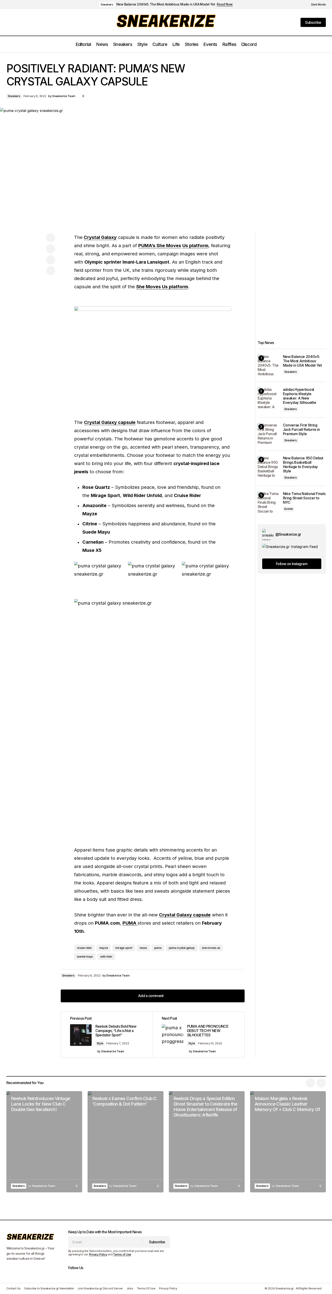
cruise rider (84, 948)
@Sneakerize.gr (288, 534)
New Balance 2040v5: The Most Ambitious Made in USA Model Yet (165, 4)
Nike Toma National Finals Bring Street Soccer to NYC (304, 498)
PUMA (130, 923)
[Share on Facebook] (50, 237)
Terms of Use (122, 1254)
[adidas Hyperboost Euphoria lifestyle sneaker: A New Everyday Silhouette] (268, 398)
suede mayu (85, 956)
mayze (103, 948)
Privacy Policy (98, 1254)
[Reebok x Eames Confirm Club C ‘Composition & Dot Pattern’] (125, 1141)
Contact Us (13, 1288)
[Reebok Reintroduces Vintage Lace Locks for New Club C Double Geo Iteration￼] (44, 1141)
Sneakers (107, 4)
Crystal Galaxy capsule (110, 422)
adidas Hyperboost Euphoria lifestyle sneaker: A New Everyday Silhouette (299, 396)
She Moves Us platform (162, 286)
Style (100, 1043)
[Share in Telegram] (50, 259)
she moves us (211, 948)
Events (288, 509)
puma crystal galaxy (182, 948)
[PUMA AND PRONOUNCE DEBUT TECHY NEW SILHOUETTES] (198, 1035)
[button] (316, 4)
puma (158, 948)
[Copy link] (50, 270)
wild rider (106, 956)
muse (143, 948)
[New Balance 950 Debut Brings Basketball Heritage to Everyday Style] (268, 467)
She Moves (169, 245)
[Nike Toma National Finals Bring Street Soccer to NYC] (268, 502)
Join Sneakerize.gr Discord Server (100, 1288)
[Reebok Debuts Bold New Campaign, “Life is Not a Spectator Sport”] (107, 1035)
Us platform (195, 245)
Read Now (225, 4)
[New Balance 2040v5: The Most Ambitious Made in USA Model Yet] (268, 365)
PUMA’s (147, 245)
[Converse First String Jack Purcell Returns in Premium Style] (268, 434)
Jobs (130, 1288)
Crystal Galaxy (100, 237)
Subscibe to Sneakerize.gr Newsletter (49, 1288)
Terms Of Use (146, 1288)
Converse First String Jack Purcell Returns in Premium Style (301, 429)
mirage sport (123, 948)
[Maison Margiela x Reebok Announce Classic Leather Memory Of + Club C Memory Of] (288, 1141)
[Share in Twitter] (50, 248)
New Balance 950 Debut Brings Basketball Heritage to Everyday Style (303, 465)
